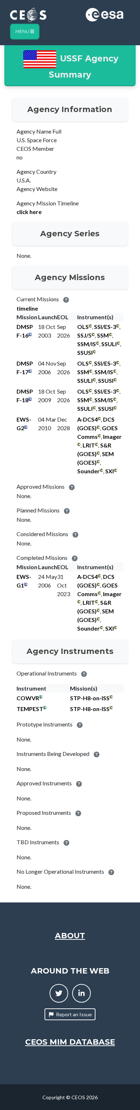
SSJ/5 (84, 335)
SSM (103, 335)
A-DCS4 (87, 419)
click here (29, 211)
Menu (22, 31)
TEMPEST (30, 708)
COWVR (28, 698)
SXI (109, 471)
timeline (27, 308)
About (70, 935)
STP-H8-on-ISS (89, 698)
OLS (83, 326)
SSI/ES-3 (105, 326)
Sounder (88, 471)
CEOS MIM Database (70, 1041)
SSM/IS (86, 343)
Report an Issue (74, 1014)
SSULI (109, 343)
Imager (112, 436)
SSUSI (85, 352)
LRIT (89, 445)
